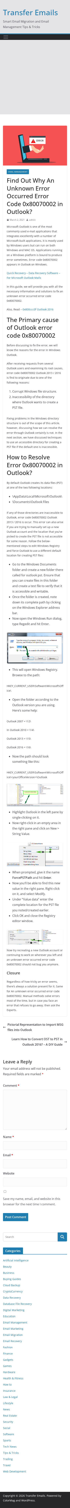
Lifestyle (8, 1403)
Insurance (9, 1391)
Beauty (7, 1266)
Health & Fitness (13, 1378)
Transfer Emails (30, 12)
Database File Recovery (17, 1304)
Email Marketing (13, 1328)
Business (8, 1273)
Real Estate (10, 1415)
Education (9, 1316)
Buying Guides (12, 1279)
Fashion (8, 1347)
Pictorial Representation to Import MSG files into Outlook (35, 1027)
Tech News (10, 1446)
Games (7, 1366)
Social (6, 1428)
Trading (8, 1459)
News (6, 1409)
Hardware (9, 1372)
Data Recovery (12, 1297)
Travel (7, 1465)
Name (8, 1137)
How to (7, 1384)
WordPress (28, 1500)
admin (32, 219)
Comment (11, 1085)
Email (8, 1155)
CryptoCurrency (13, 1291)
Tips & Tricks (11, 1453)
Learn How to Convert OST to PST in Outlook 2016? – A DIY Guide (37, 1042)
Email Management (17, 171)
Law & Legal (10, 1397)
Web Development (14, 1471)
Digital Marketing (13, 1310)
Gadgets (8, 1359)
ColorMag (9, 1500)
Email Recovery (12, 1341)
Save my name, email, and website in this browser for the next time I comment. (31, 1201)
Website (8, 1173)
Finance (8, 1353)
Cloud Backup (11, 1285)
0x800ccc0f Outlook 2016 (38, 309)
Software (8, 1434)
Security (8, 1422)
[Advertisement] (35, 77)
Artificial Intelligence (16, 1260)
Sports (7, 1440)
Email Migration (13, 1335)
